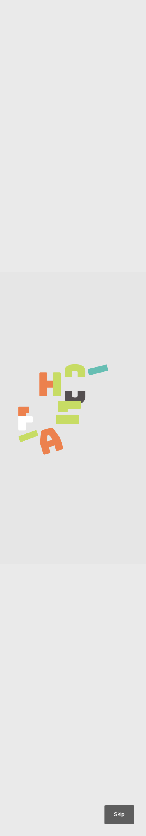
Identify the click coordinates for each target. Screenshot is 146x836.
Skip (119, 814)
